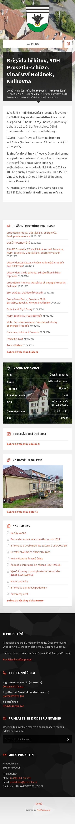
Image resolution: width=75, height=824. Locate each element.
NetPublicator (43, 809)
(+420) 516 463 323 (13, 705)
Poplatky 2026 (15, 338)
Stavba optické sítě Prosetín (23, 332)
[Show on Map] (68, 44)
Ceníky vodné (18, 533)
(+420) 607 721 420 (13, 696)
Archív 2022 (16, 94)
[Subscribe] (68, 739)
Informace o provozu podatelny (29, 587)
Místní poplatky (19, 581)
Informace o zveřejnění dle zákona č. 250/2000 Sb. (39, 545)
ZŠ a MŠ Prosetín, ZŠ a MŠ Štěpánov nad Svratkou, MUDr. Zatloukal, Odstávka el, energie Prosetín (35, 250)
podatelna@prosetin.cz (23, 782)
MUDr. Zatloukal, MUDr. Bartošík (24, 315)
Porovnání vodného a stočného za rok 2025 (35, 539)
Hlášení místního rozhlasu (31, 90)
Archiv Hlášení (57, 90)
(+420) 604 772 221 (13, 686)
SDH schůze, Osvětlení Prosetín (25, 292)
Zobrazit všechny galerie (22, 512)
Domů (10, 90)
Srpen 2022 (33, 94)
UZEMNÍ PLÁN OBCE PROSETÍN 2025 (30, 552)
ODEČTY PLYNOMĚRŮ (18, 242)
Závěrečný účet (19, 594)
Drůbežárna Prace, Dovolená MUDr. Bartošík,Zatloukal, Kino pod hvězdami (29, 300)
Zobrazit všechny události (23, 444)
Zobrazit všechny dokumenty (25, 600)
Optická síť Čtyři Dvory (19, 309)
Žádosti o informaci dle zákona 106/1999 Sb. (36, 565)
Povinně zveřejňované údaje (27, 558)
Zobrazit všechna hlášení (22, 352)
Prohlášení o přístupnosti (17, 659)
